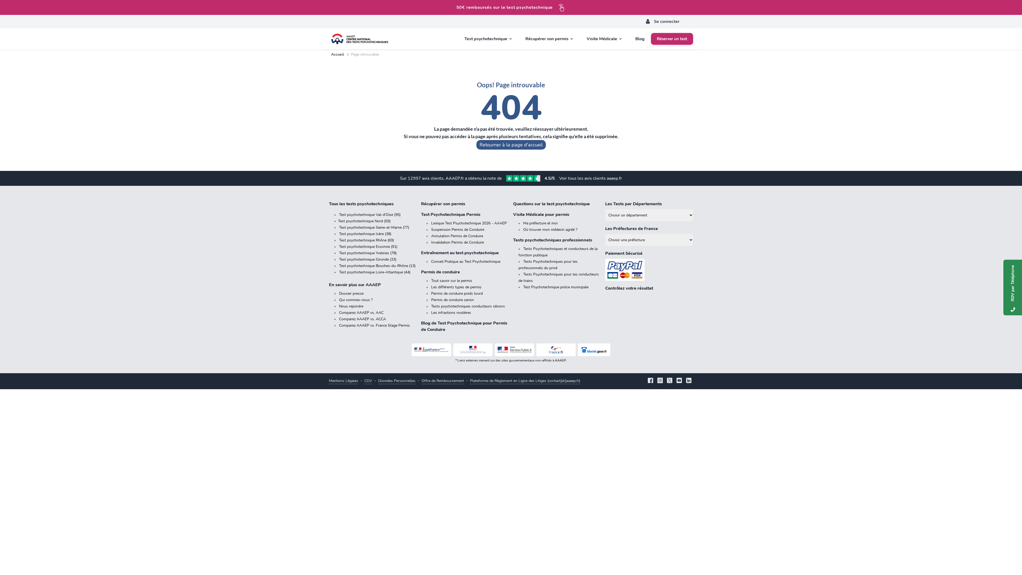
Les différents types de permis (456, 287)
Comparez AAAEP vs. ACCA (362, 319)
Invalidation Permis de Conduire (457, 242)
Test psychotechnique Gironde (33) (367, 259)
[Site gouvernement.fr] (473, 349)
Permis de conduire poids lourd (457, 293)
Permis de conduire (440, 272)
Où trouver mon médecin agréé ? (550, 229)
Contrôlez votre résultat (629, 288)
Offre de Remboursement (443, 380)
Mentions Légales (343, 380)
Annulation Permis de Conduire (457, 236)
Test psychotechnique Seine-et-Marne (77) (374, 227)
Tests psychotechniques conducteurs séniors (468, 306)
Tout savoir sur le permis (451, 280)
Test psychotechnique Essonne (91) (368, 246)
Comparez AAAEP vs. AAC (361, 312)
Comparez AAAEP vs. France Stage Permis (374, 325)
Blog (640, 39)
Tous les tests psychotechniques (361, 204)
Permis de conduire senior (452, 299)
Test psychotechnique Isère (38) (365, 233)
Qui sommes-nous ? (356, 299)
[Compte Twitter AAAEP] (669, 381)
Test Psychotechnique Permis (450, 214)
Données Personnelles (396, 380)
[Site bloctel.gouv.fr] (594, 349)
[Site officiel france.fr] (556, 349)
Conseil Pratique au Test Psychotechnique (465, 261)
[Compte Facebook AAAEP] (650, 381)
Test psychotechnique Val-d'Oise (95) (370, 214)
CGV (368, 380)
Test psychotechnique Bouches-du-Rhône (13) (377, 265)
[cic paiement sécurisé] (649, 270)
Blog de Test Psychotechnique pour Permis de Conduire (464, 326)
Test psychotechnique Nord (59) (364, 221)
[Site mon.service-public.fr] (514, 349)
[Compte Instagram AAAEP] (660, 381)
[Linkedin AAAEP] (689, 381)
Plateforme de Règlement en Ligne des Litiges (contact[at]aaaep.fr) (525, 380)
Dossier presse (351, 293)
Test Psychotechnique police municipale (555, 287)
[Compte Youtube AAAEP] (679, 381)
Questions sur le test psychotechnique (551, 204)
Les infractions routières (451, 312)
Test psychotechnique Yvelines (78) (368, 253)
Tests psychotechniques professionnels (552, 240)
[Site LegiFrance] (431, 349)
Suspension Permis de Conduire (457, 229)
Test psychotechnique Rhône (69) (366, 240)
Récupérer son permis (443, 204)
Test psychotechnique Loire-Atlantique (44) (374, 272)
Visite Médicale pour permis (541, 214)
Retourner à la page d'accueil (511, 145)
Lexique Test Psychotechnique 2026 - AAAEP (469, 223)
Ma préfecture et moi (540, 223)
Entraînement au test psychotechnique (460, 253)
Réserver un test (672, 39)
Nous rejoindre (351, 306)
